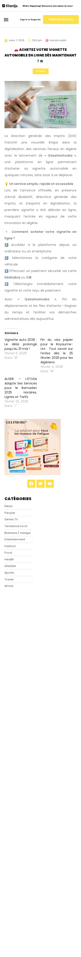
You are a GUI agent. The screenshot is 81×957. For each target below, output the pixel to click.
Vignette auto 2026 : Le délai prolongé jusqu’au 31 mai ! (20, 344)
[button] (6, 19)
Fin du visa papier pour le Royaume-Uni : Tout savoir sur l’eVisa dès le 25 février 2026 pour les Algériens (56, 350)
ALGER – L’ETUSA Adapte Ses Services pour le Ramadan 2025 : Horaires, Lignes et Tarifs (20, 388)
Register (36, 19)
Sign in (23, 19)
